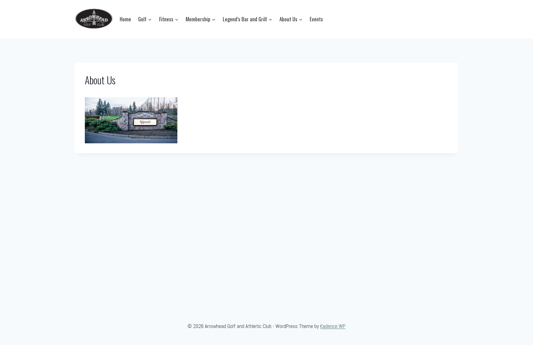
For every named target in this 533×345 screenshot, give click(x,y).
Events (316, 19)
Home (125, 19)
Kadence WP (332, 326)
